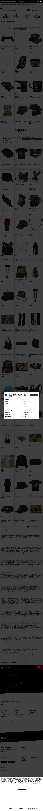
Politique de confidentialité (22, 789)
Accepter (10, 808)
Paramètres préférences (32, 808)
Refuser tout (20, 808)
